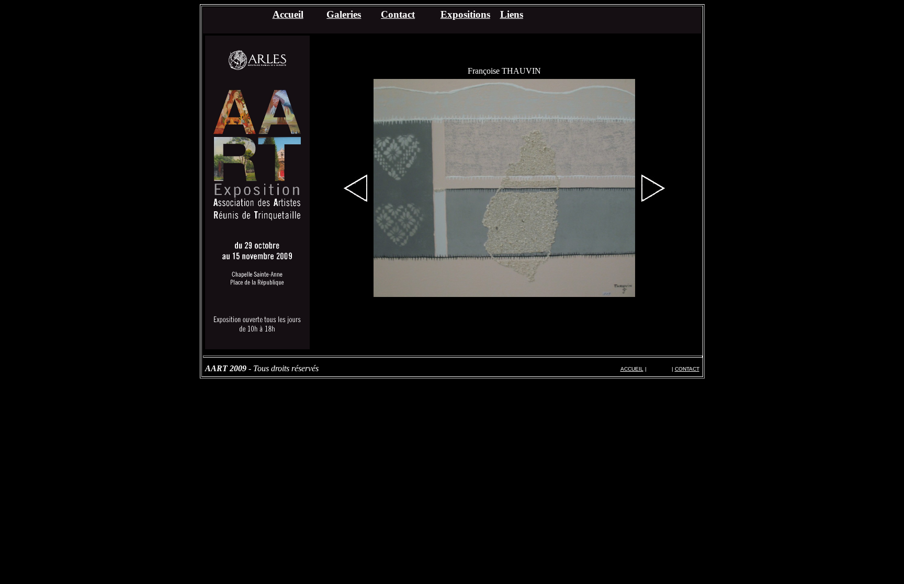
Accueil (288, 14)
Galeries (343, 14)
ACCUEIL (631, 369)
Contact (398, 14)
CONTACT (687, 369)
